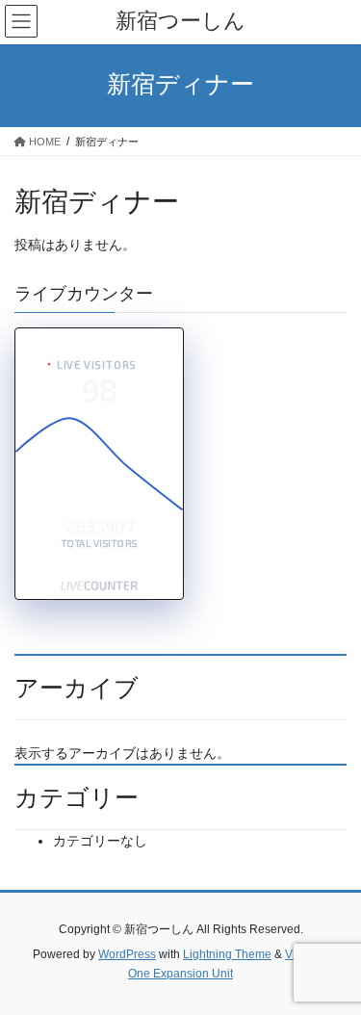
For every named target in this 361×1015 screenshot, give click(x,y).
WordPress (127, 954)
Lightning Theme (227, 954)
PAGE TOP (333, 967)
